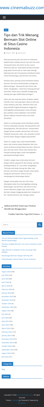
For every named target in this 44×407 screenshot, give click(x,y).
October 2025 (6, 304)
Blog (6, 30)
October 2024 (6, 346)
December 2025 (7, 296)
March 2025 (6, 328)
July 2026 (5, 275)
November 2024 (7, 343)
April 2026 (5, 282)
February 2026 (7, 289)
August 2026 (6, 272)
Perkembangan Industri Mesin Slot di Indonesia (19, 259)
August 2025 (6, 311)
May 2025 (5, 321)
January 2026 (6, 293)
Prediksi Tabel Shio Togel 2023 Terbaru (24, 214)
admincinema (22, 53)
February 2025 (7, 332)
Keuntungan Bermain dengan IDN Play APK (17, 256)
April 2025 (5, 325)
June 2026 (5, 279)
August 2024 (6, 353)
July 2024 (5, 357)
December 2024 (7, 339)
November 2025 (7, 300)
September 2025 (7, 307)
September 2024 (7, 350)
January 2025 (6, 335)
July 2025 (5, 314)
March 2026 (6, 286)
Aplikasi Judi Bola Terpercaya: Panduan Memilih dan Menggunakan (20, 207)
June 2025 (5, 318)
